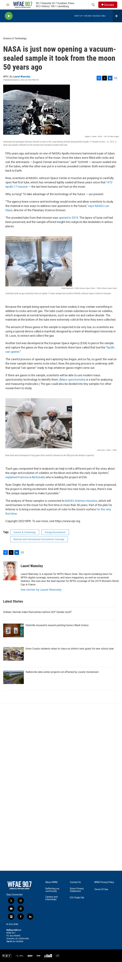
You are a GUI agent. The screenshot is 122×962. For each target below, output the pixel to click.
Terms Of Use (101, 889)
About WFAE (51, 882)
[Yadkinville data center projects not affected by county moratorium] (13, 677)
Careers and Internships (51, 898)
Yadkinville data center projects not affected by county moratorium (62, 672)
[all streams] (117, 16)
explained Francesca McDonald (24, 477)
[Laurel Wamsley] (10, 570)
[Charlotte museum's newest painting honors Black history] (13, 630)
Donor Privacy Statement (77, 889)
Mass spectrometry (72, 379)
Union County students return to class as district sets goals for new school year (69, 648)
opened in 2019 (68, 217)
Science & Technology (15, 38)
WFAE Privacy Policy (104, 882)
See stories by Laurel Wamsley (41, 589)
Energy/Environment (55, 532)
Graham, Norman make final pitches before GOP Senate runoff (37, 612)
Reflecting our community (52, 889)
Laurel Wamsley (21, 76)
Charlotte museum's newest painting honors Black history (57, 625)
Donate (109, 5)
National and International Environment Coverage (39, 539)
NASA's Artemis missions (81, 500)
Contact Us (75, 882)
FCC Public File (77, 897)
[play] (8, 16)
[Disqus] (61, 746)
